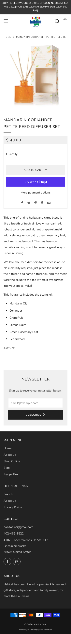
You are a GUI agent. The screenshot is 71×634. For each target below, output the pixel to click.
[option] (35, 75)
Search (8, 494)
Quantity (12, 154)
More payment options (35, 192)
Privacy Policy (13, 507)
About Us (10, 455)
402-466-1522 (14, 533)
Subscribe (34, 415)
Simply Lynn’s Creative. (42, 629)
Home (7, 37)
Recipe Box (11, 474)
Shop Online (12, 461)
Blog (7, 468)
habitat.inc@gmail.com (18, 527)
